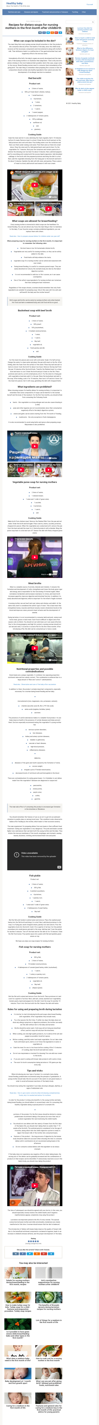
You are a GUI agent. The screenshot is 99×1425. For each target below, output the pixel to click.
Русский (90, 4)
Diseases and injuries (31, 12)
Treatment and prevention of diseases (55, 12)
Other (84, 12)
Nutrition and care (14, 12)
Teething (75, 12)
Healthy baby (14, 3)
